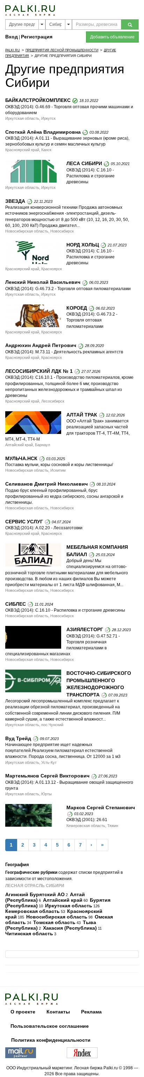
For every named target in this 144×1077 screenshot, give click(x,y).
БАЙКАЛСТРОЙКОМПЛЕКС (38, 100)
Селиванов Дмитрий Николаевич (46, 484)
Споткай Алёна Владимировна (43, 132)
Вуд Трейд (18, 738)
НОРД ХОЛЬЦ (82, 245)
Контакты (58, 1012)
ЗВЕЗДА (15, 201)
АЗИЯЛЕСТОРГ (84, 629)
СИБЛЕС (15, 604)
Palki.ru (12, 50)
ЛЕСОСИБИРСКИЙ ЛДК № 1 (39, 371)
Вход (11, 36)
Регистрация (36, 36)
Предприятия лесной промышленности (62, 50)
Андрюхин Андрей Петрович (40, 345)
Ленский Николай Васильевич (42, 282)
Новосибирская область (56, 917)
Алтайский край (62, 900)
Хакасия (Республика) (70, 928)
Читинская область (29, 933)
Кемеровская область (32, 911)
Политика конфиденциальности (51, 1040)
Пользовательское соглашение (49, 1026)
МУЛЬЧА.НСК (21, 458)
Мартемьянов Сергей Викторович (47, 776)
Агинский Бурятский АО (35, 894)
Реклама (91, 1012)
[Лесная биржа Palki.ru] (30, 10)
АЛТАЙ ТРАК (81, 415)
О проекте (22, 1012)
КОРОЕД (76, 308)
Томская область (54, 922)
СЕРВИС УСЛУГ (24, 521)
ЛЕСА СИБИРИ (84, 163)
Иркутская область (68, 905)
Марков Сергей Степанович (100, 807)
